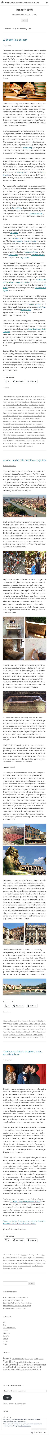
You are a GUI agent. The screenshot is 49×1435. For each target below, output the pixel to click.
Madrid (12, 1367)
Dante (31, 1024)
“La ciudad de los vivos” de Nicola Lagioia (17, 1306)
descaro (20, 1258)
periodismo (6, 1370)
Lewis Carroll (32, 424)
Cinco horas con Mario (32, 410)
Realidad (22, 1263)
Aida (10, 1024)
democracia (19, 1358)
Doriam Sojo (39, 1258)
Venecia (19, 1037)
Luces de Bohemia (35, 427)
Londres (5, 1367)
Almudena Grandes (36, 213)
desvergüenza (29, 1258)
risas (28, 1263)
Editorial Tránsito (21, 413)
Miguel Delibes (27, 432)
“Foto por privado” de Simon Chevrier (15, 1297)
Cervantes (20, 410)
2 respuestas (7, 1060)
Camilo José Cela (38, 408)
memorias (28, 430)
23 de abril (21, 399)
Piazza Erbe (28, 1032)
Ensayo (24, 397)
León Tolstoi (11, 424)
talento (34, 1266)
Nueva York (35, 1367)
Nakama (9, 435)
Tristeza (40, 1266)
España (41, 1359)
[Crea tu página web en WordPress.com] (24, 2)
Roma (17, 441)
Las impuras (17, 238)
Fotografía (6, 1333)
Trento (5, 1037)
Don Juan (37, 1024)
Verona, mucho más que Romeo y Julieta (24, 460)
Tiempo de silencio (25, 443)
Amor (8, 1258)
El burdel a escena (14, 1260)
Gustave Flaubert (28, 419)
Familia (8, 1361)
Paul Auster (41, 279)
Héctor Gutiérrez (27, 1260)
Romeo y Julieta (22, 172)
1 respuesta (7, 45)
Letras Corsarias (22, 424)
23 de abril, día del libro (15, 39)
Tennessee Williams (30, 252)
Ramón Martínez (35, 304)
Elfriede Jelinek (11, 416)
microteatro (12, 1263)
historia (11, 421)
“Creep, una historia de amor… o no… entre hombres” (23, 1053)
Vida (4, 1269)
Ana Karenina (33, 405)
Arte (24, 408)
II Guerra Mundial (31, 1365)
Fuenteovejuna (16, 419)
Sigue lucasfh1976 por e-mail (13, 1385)
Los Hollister (24, 427)
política (19, 1369)
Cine (4, 1325)
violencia (36, 1369)
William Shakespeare (13, 446)
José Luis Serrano (20, 421)
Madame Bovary (18, 430)
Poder (13, 1370)
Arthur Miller (13, 255)
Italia (4, 1029)
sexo (43, 1263)
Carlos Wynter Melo (9, 410)
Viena (34, 443)
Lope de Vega (7, 427)
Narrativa (30, 397)
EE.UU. (36, 1359)
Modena (14, 1029)
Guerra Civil (19, 1362)
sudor (15, 1266)
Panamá (28, 435)
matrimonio (20, 1367)
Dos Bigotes (10, 413)
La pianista (14, 233)
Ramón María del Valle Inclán (18, 438)
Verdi (24, 1037)
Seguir (7, 1398)
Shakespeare (35, 441)
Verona (29, 1037)
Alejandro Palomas (23, 282)
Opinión (37, 397)
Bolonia (15, 1024)
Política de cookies (24, 1426)
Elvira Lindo (38, 416)
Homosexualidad (13, 1364)
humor (36, 1260)
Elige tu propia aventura (25, 416)
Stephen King (27, 147)
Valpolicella (12, 1037)
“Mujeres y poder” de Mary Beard (14, 1308)
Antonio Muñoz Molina (14, 408)
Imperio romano (39, 1026)
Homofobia (35, 1362)
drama (5, 1260)
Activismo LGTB (31, 399)
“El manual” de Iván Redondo (13, 1300)
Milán (8, 1029)
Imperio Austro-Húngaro (24, 1026)
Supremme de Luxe (24, 1266)
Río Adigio (36, 1032)
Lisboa (40, 424)
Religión (25, 1370)
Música (26, 1367)
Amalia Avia (40, 307)
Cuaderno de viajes (28, 1021)
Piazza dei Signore (17, 1032)
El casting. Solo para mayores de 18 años (25, 1202)
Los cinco (16, 427)
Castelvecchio (23, 1024)
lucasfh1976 (24, 9)
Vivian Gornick (26, 310)
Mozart (20, 1029)
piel (17, 1263)
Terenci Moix (17, 208)
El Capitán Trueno (34, 413)
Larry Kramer (24, 257)
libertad (42, 1365)
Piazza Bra (6, 1032)
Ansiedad (13, 1258)
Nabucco (26, 1029)
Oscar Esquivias (34, 329)
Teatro (24, 1255)
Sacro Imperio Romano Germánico (20, 1035)
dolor (31, 1359)
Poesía (43, 397)
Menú (24, 20)
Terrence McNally (37, 255)
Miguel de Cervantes (14, 432)
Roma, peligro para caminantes (24, 241)
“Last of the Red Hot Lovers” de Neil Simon (17, 1303)
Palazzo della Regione (37, 1029)
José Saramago (8, 282)
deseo (27, 1359)
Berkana (29, 408)
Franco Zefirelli (10, 1026)
